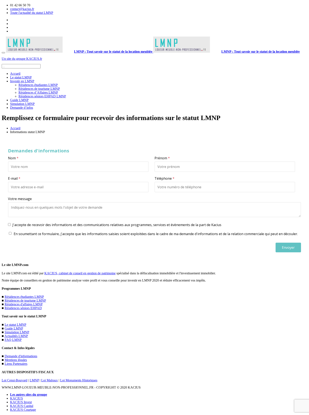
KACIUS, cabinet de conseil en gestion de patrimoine (80, 273)
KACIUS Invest (21, 402)
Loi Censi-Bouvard (14, 380)
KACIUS (16, 398)
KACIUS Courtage (23, 409)
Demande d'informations (21, 356)
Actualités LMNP (16, 336)
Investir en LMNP (22, 81)
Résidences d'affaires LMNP (24, 304)
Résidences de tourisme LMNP (39, 88)
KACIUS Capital (21, 406)
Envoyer (288, 247)
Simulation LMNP (22, 104)
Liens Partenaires (16, 363)
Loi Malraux (49, 380)
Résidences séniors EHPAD (23, 308)
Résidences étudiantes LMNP (38, 85)
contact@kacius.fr (22, 9)
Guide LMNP (19, 100)
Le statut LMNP (21, 77)
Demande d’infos (21, 107)
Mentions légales (16, 360)
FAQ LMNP (13, 340)
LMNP (34, 380)
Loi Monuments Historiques (78, 380)
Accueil (15, 73)
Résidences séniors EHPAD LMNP (42, 96)
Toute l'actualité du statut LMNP (31, 12)
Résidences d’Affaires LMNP (38, 92)
